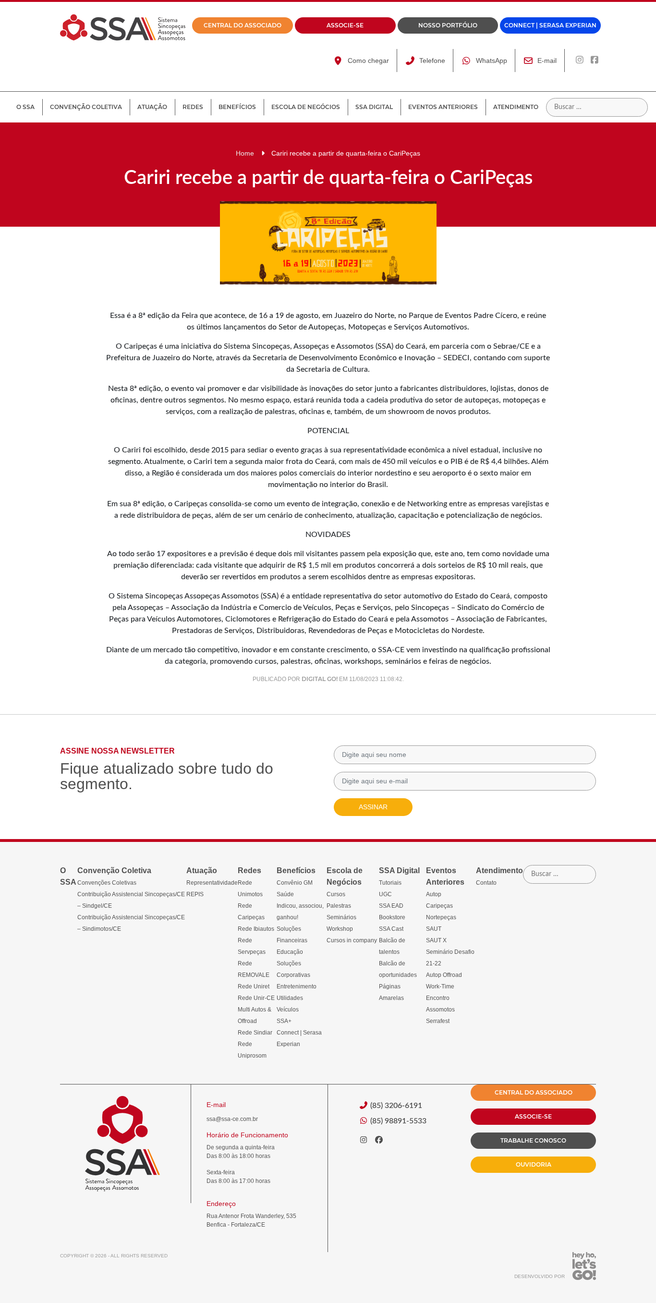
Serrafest (437, 1021)
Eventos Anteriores (443, 106)
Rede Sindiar (255, 1032)
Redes (192, 106)
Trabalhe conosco (533, 1140)
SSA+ (284, 1021)
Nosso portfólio (447, 25)
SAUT (433, 928)
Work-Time (440, 986)
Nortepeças (441, 917)
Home (245, 153)
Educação (290, 952)
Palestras (339, 905)
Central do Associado (242, 25)
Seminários (341, 917)
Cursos (336, 894)
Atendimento (515, 106)
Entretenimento (296, 986)
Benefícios (237, 106)
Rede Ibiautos (256, 928)
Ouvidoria (533, 1164)
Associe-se (345, 25)
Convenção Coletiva (86, 106)
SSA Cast (391, 928)
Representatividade (212, 882)
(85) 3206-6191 (395, 1105)
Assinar (373, 807)
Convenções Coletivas (106, 882)
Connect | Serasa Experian (550, 25)
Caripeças (439, 905)
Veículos (288, 1009)
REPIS (195, 894)
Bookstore (392, 917)
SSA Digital (374, 106)
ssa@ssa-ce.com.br (232, 1119)
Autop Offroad (444, 975)
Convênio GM (295, 882)
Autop (433, 894)
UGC (385, 894)
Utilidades (290, 998)
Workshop (340, 928)
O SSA (25, 106)
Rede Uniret (253, 986)
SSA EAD (391, 905)
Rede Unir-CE (256, 998)
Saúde (285, 894)
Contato (486, 882)
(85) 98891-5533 (397, 1121)
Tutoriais (390, 882)
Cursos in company (352, 940)
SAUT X (436, 940)
